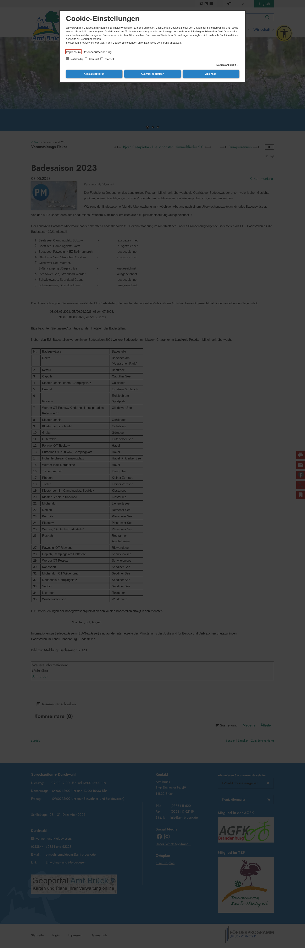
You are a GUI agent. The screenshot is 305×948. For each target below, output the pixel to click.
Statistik (109, 59)
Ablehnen (210, 73)
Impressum (73, 52)
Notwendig (77, 59)
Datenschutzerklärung (97, 52)
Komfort (93, 59)
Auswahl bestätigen (152, 73)
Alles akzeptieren (94, 73)
